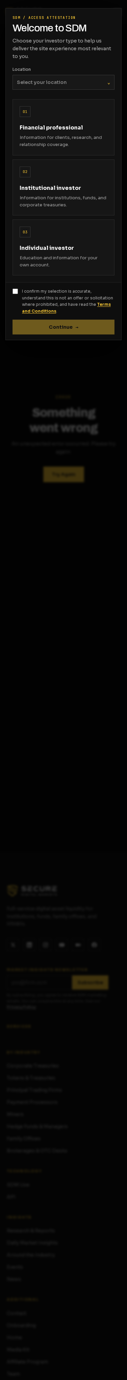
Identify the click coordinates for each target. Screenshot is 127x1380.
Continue (63, 327)
